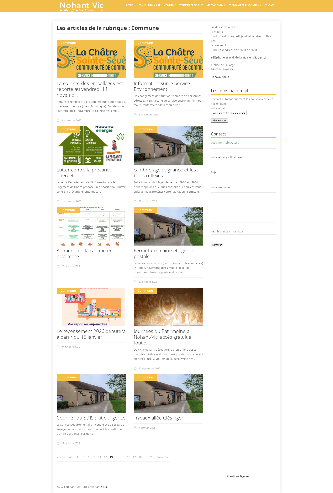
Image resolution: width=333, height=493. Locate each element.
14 (117, 457)
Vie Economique (216, 5)
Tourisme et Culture (191, 5)
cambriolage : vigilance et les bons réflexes (165, 172)
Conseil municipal (149, 5)
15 (122, 457)
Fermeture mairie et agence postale (164, 253)
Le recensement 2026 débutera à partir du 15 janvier (91, 334)
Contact (269, 5)
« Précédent (64, 457)
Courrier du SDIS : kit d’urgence (91, 417)
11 (99, 457)
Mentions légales (238, 476)
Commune (170, 5)
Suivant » (162, 457)
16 (128, 457)
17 (134, 457)
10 (93, 457)
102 (149, 457)
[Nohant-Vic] (85, 10)
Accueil (130, 5)
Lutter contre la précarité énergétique (84, 172)
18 (140, 457)
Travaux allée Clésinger (158, 417)
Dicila (103, 487)
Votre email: (218, 108)
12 (105, 457)
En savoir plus (220, 77)
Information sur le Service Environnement (162, 86)
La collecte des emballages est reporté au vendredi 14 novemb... (90, 89)
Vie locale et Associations (245, 5)
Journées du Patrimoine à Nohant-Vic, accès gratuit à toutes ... (162, 337)
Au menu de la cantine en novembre (85, 253)
